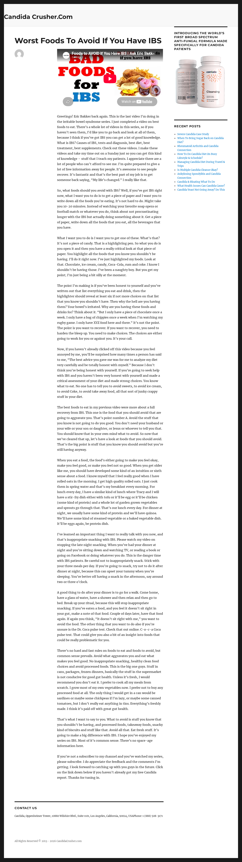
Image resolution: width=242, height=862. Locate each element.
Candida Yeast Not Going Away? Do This (201, 189)
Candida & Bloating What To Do (196, 181)
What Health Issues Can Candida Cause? (201, 185)
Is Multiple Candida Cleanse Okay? (197, 170)
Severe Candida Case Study (193, 134)
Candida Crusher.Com (38, 16)
